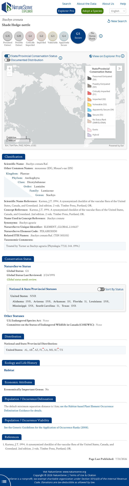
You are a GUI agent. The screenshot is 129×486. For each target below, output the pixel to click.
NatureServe (60, 475)
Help (123, 4)
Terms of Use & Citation (82, 475)
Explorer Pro (66, 11)
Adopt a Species (92, 11)
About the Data (86, 4)
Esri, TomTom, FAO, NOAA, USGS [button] (20, 145)
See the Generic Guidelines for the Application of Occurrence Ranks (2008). (46, 427)
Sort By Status (114, 289)
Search (66, 4)
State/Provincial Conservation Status (34, 56)
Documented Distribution (27, 60)
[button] (9, 68)
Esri (122, 145)
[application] (64, 105)
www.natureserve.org (74, 471)
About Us (108, 4)
